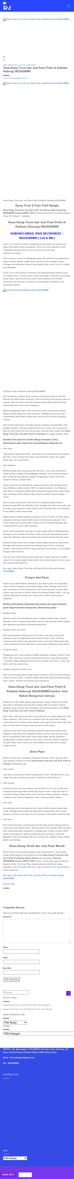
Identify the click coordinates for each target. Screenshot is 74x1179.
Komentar (7, 917)
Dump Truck (14, 210)
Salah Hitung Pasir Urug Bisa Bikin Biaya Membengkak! (27, 1005)
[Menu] (69, 6)
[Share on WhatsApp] (5, 892)
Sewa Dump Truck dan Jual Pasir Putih (19, 65)
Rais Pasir (10, 884)
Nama (5, 947)
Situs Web (7, 968)
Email (5, 958)
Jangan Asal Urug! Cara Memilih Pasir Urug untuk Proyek (27, 1009)
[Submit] (68, 993)
